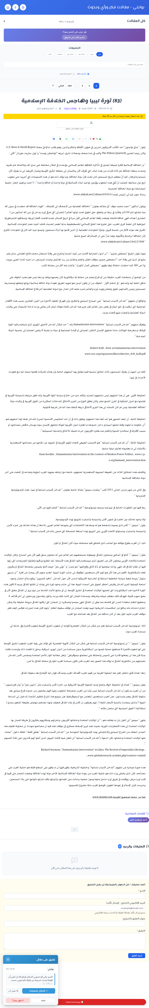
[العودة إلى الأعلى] (74, 829)
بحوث (91, 54)
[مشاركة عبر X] (60, 139)
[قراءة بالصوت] (79, 139)
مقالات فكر (82, 54)
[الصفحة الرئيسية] (8, 7)
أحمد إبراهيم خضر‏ (138, 819)
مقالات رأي (70, 54)
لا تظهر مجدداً (18, 1000)
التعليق (141, 930)
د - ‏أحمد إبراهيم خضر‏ (47, 108)
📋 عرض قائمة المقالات (74, 1002)
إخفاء (43, 1000)
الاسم (141, 890)
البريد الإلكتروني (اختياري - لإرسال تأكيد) (120, 907)
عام (99, 54)
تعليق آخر (12, 991)
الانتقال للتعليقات (37, 990)
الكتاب (50, 54)
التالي (61, 85)
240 (70, 85)
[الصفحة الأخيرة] (53, 86)
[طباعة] (73, 139)
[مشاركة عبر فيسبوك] (54, 139)
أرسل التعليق (137, 955)
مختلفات (59, 54)
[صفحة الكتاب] (15, 7)
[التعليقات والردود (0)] (86, 139)
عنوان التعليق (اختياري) (134, 918)
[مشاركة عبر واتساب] (67, 139)
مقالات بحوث (70, 108)
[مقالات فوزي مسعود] (23, 7)
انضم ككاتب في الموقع (74, 37)
